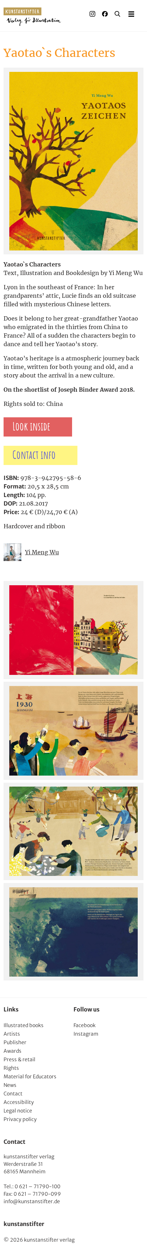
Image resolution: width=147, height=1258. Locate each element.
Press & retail (19, 1059)
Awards (12, 1051)
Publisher (15, 1042)
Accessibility (19, 1102)
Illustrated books (24, 1025)
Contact (13, 1093)
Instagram (86, 1034)
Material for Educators (30, 1076)
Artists (12, 1034)
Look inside (31, 427)
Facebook (85, 1025)
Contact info (34, 455)
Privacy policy (20, 1119)
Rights (11, 1068)
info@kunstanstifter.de (32, 1201)
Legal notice (18, 1111)
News (10, 1085)
